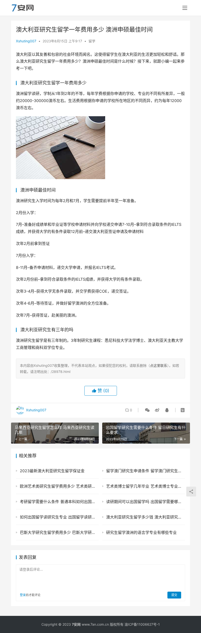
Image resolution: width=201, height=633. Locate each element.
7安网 (76, 624)
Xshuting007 (26, 41)
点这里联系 (158, 365)
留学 (91, 41)
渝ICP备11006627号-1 (142, 624)
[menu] (185, 7)
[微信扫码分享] (147, 410)
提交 (174, 595)
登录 (23, 595)
